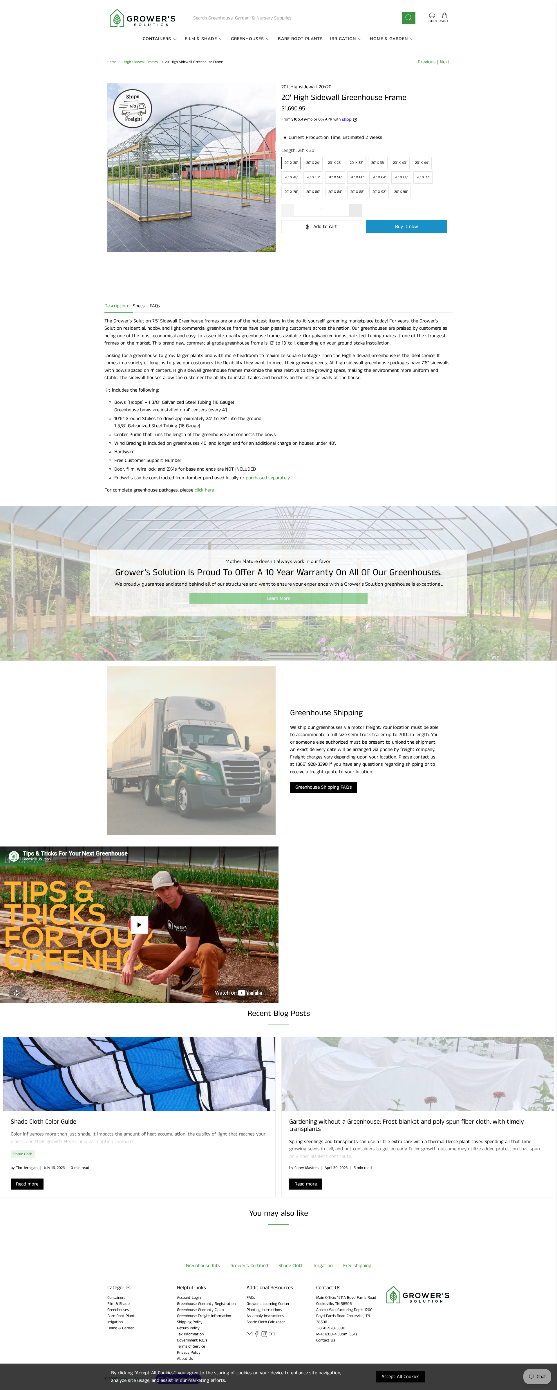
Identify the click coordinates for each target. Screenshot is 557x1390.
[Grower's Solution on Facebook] (257, 1336)
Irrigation (343, 39)
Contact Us (325, 1340)
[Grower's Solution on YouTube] (271, 1336)
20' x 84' (335, 192)
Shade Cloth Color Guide (43, 1122)
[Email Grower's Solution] (249, 1336)
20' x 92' (379, 192)
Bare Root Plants (300, 39)
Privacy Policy (188, 1352)
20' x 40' (399, 163)
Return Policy (188, 1328)
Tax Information (190, 1334)
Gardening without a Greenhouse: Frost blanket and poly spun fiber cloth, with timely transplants (406, 1125)
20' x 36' (377, 163)
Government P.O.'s (192, 1340)
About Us (185, 1359)
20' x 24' (312, 163)
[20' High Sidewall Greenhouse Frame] (191, 167)
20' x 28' (334, 163)
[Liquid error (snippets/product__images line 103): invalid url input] (191, 167)
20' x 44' (421, 163)
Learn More (278, 598)
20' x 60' (357, 177)
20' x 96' (401, 192)
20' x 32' (356, 163)
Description (116, 305)
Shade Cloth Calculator (266, 1322)
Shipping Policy (189, 1322)
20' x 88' (357, 192)
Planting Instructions (264, 1310)
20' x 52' (313, 177)
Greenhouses (247, 39)
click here (204, 490)
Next (445, 61)
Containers (157, 39)
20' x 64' (379, 177)
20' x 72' (423, 177)
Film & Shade (201, 39)
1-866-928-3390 (330, 1328)
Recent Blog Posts (278, 1013)
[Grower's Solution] (143, 18)
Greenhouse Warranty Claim (200, 1310)
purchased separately (268, 477)
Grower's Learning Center (268, 1304)
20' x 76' (291, 192)
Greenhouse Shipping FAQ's (323, 787)
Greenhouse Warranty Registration (206, 1304)
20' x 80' (313, 192)
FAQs (155, 305)
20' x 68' (401, 177)
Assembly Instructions (265, 1316)
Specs (139, 305)
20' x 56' (335, 177)
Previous (427, 61)
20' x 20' (291, 163)
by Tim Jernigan (24, 1168)
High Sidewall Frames (141, 62)
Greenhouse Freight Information (204, 1316)
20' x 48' (291, 177)
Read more (27, 1184)
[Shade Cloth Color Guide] (139, 1074)
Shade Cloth (22, 1153)
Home (111, 62)
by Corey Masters (304, 1168)
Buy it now (406, 226)
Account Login (189, 1298)
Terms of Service (191, 1346)
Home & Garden (389, 39)
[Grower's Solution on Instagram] (264, 1336)
